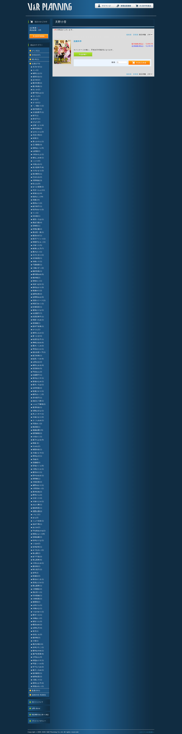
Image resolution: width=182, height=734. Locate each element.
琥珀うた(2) (37, 621)
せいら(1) (36, 96)
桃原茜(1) (36, 427)
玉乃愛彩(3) (37, 144)
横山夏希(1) (37, 586)
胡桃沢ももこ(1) (39, 242)
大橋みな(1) (37, 608)
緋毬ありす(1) (38, 660)
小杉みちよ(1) (38, 154)
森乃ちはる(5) (38, 440)
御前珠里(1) (37, 508)
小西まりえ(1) (38, 469)
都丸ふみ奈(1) (38, 158)
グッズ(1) (36, 51)
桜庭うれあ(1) (38, 320)
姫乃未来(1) (37, 355)
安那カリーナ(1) (39, 300)
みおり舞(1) (37, 504)
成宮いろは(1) (38, 219)
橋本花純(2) (37, 128)
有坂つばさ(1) (38, 284)
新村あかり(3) (38, 287)
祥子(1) (36, 115)
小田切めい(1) (38, 488)
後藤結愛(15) (38, 430)
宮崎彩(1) (36, 226)
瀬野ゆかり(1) (38, 485)
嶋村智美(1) (37, 271)
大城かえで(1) (38, 453)
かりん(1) (36, 329)
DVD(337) (36, 55)
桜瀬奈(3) (36, 576)
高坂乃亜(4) (37, 222)
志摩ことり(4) (38, 125)
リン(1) (36, 213)
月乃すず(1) (37, 67)
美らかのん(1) (38, 141)
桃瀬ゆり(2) (37, 290)
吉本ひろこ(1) (38, 647)
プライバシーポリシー (39, 721)
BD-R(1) (35, 59)
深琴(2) (36, 573)
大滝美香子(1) (38, 112)
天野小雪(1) (37, 511)
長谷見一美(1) (38, 232)
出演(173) (36, 63)
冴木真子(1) (37, 397)
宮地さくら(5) (38, 466)
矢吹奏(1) (36, 216)
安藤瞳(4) (36, 462)
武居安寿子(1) (38, 316)
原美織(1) (36, 323)
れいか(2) (36, 89)
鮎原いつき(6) (38, 359)
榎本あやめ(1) (38, 650)
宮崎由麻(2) (37, 537)
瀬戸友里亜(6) (38, 654)
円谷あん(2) (37, 372)
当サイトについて (37, 702)
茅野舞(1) (36, 479)
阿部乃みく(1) (38, 303)
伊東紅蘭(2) (37, 229)
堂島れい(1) (37, 281)
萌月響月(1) (37, 174)
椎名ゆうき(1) (38, 579)
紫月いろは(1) (38, 384)
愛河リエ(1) (37, 615)
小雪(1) (36, 641)
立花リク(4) (37, 498)
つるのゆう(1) (38, 612)
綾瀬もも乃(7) (38, 248)
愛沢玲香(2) (37, 83)
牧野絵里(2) (37, 676)
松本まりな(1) (38, 540)
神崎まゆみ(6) (38, 342)
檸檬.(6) (36, 443)
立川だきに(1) (38, 255)
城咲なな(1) (37, 73)
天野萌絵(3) (37, 180)
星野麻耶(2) (37, 433)
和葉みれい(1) (38, 686)
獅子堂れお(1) (38, 93)
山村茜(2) (36, 151)
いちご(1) (36, 514)
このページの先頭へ (146, 732)
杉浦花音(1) (37, 307)
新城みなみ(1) (38, 381)
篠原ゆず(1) (37, 235)
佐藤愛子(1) (37, 375)
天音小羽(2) (37, 135)
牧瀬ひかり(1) (38, 391)
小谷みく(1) (37, 436)
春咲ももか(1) (38, 333)
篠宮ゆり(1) (37, 472)
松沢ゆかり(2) (38, 209)
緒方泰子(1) (37, 206)
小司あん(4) (37, 657)
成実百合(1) (37, 76)
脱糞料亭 (78, 41)
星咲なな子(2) (38, 683)
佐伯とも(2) (37, 634)
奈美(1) (36, 138)
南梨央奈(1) (37, 449)
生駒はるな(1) (38, 411)
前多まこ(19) (38, 196)
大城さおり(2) (38, 417)
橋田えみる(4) (38, 365)
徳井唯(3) (36, 637)
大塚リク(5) (37, 245)
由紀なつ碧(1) (38, 401)
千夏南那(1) (37, 264)
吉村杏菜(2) (37, 388)
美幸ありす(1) (38, 378)
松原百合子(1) (38, 339)
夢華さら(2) (37, 495)
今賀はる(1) (37, 164)
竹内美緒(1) (37, 595)
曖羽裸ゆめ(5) (38, 274)
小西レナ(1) (37, 680)
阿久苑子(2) (37, 569)
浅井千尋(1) (37, 524)
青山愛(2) (36, 553)
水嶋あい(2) (37, 618)
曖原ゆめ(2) (37, 624)
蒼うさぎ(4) (37, 336)
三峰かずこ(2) (38, 268)
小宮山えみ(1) (38, 563)
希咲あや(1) (37, 456)
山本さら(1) (37, 605)
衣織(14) (36, 200)
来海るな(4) (37, 193)
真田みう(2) (37, 203)
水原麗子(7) (37, 313)
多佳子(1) (36, 119)
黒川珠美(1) (37, 86)
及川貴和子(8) (38, 167)
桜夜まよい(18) (39, 534)
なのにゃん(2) (38, 132)
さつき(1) (36, 102)
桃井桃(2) (36, 278)
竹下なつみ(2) (38, 667)
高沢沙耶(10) (38, 644)
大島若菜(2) (37, 482)
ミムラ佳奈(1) (38, 521)
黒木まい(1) (37, 252)
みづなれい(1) (38, 550)
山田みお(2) (37, 362)
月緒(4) (36, 459)
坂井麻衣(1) (37, 673)
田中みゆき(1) (38, 475)
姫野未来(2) (37, 294)
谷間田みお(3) (38, 297)
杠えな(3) (36, 183)
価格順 (129, 34)
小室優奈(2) (37, 589)
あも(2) (36, 517)
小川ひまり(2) (38, 170)
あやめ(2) (36, 80)
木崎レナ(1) (37, 261)
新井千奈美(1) (38, 326)
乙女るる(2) (37, 177)
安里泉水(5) (37, 368)
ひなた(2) (36, 122)
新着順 (135, 34)
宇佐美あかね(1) (39, 530)
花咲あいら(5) (38, 148)
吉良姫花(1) (37, 258)
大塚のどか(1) (38, 501)
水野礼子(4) (37, 628)
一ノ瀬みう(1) (38, 106)
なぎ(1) (36, 99)
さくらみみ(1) (38, 420)
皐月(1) (36, 631)
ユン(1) (36, 70)
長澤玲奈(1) (37, 407)
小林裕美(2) (37, 599)
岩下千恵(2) (37, 556)
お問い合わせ (36, 708)
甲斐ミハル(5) (38, 663)
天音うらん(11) (39, 190)
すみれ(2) (36, 446)
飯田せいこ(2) (38, 394)
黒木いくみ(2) (38, 346)
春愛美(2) (36, 602)
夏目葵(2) (36, 566)
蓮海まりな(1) (38, 310)
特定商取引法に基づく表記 (40, 714)
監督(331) (36, 690)
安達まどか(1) (38, 582)
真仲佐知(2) (37, 492)
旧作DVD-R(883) (39, 695)
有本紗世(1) (37, 547)
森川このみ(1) (38, 670)
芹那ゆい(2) (37, 423)
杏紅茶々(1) (37, 592)
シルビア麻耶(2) (39, 404)
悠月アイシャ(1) (39, 239)
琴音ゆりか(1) (38, 349)
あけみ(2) (36, 527)
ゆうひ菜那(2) (38, 187)
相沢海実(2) (37, 109)
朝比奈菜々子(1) (39, 352)
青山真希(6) (37, 560)
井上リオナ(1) (38, 414)
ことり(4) (36, 161)
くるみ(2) (36, 543)
